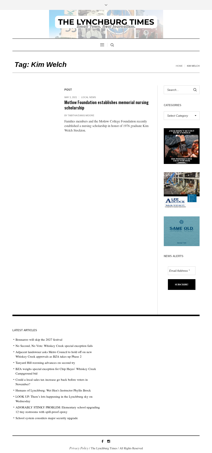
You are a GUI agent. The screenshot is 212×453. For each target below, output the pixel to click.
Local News (88, 97)
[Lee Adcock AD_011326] (182, 189)
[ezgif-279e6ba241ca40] (182, 230)
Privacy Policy (78, 448)
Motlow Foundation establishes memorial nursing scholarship (106, 105)
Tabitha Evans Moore (81, 115)
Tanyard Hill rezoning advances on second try (45, 363)
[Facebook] (102, 441)
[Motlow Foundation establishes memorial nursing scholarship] (34, 107)
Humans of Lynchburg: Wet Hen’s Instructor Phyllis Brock (53, 390)
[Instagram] (108, 441)
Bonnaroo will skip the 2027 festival (39, 339)
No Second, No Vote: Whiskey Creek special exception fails (54, 346)
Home (179, 66)
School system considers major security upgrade (47, 418)
